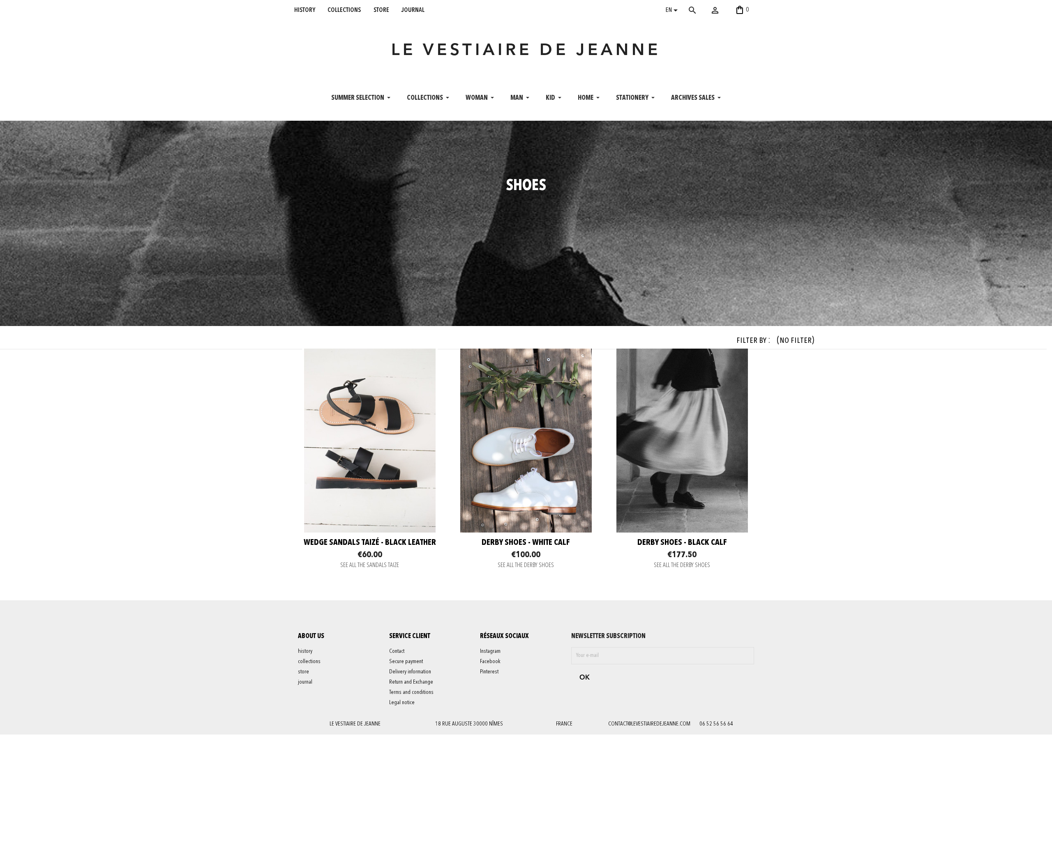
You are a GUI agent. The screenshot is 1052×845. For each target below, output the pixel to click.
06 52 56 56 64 (716, 724)
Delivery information (410, 672)
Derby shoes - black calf (682, 543)
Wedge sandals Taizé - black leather (370, 543)
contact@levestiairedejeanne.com (649, 724)
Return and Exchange (411, 682)
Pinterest (489, 672)
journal (412, 10)
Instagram (490, 651)
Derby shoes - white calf (526, 543)
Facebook (490, 661)
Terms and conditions (411, 692)
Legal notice (402, 702)
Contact (396, 651)
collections (344, 10)
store (381, 10)
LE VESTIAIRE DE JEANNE (526, 51)
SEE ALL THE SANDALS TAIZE (369, 566)
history (304, 10)
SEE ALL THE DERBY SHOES (526, 566)
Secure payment (406, 661)
